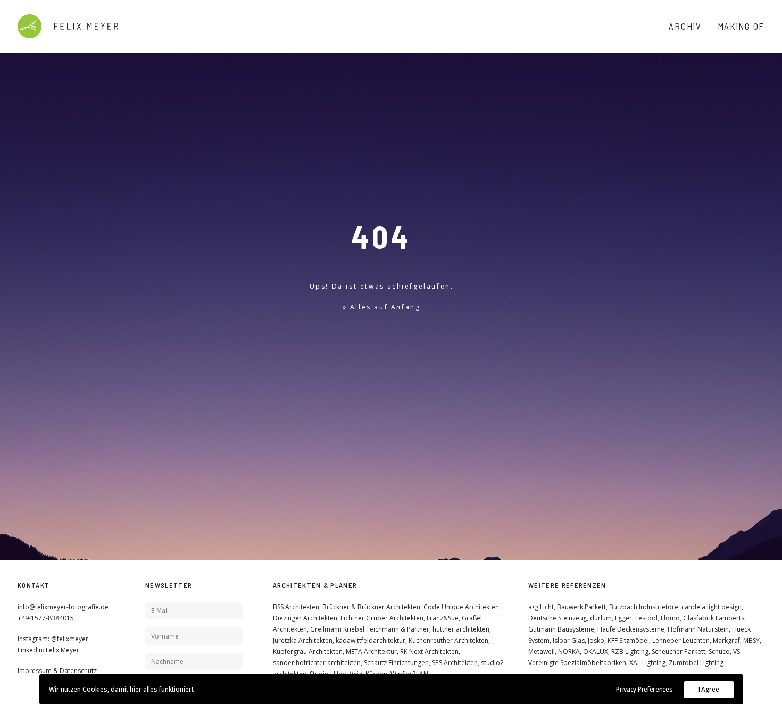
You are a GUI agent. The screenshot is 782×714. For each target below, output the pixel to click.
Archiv (685, 26)
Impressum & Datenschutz (57, 670)
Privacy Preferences (644, 689)
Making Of (741, 26)
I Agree (708, 689)
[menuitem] (689, 26)
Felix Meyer (62, 649)
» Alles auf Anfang (382, 307)
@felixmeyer (69, 638)
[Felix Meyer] (68, 26)
